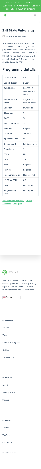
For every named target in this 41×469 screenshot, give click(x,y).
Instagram (17, 204)
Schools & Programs (11, 342)
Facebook (6, 204)
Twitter (29, 201)
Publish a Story (8, 357)
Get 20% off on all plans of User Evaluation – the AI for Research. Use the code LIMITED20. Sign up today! (20, 5)
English (9, 297)
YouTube (6, 435)
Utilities (5, 350)
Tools (4, 335)
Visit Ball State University (13, 201)
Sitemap (5, 400)
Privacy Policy (8, 392)
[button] (35, 14)
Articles (5, 328)
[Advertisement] (20, 229)
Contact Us (7, 442)
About (5, 385)
